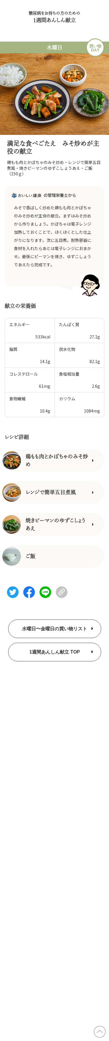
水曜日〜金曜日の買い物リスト (54, 628)
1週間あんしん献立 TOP (54, 651)
